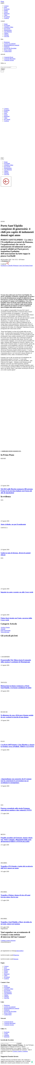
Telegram (15, 959)
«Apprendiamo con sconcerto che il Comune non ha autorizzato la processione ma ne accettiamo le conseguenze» (16, 781)
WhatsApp (16, 955)
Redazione (7, 42)
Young (6, 12)
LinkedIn (6, 1035)
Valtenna (6, 34)
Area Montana (8, 31)
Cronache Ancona (9, 60)
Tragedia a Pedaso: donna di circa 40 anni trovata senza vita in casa (15, 896)
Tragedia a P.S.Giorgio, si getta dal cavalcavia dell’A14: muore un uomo (17, 867)
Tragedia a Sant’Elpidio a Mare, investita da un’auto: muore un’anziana (16, 923)
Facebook (6, 1032)
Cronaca (6, 6)
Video (5, 15)
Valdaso (6, 33)
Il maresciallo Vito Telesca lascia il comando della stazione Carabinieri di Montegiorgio (16, 661)
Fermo (6, 24)
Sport (5, 7)
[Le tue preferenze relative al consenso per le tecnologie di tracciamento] (32, 1062)
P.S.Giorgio (7, 28)
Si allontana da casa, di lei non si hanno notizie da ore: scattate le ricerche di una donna (17, 716)
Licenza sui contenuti (9, 43)
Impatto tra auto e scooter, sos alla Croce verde (17, 592)
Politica (6, 10)
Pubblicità (6, 46)
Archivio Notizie (5, 627)
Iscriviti (19, 1043)
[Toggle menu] (2, 71)
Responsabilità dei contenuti (11, 45)
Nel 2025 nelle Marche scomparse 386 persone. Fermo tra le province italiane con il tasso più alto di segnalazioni (17, 491)
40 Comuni (7, 119)
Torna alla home (5, 632)
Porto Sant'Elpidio (5, 630)
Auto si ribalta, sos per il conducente (13, 524)
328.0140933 (19, 950)
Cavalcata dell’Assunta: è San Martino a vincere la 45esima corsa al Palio (17, 745)
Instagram (6, 1036)
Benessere (7, 13)
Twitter (6, 1033)
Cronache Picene (8, 57)
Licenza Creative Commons (20, 1051)
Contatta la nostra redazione (8, 940)
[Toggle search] (2, 158)
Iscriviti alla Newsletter (10, 48)
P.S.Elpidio (7, 25)
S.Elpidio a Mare (8, 27)
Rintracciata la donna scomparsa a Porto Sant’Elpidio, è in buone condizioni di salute (16, 687)
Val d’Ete (6, 36)
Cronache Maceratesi (9, 58)
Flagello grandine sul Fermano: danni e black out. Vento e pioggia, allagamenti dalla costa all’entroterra (16, 839)
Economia (7, 9)
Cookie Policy (8, 51)
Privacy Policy (8, 50)
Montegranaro (8, 30)
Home (2, 1)
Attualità (3, 629)
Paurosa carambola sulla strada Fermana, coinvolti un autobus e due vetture (16, 809)
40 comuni (7, 16)
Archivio (6, 18)
